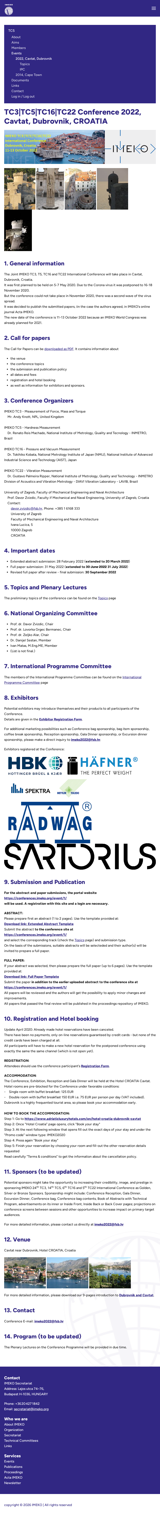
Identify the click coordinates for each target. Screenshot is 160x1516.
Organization (13, 1430)
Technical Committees (21, 1441)
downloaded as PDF (59, 349)
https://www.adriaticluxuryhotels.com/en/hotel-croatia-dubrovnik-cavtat (83, 1119)
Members (18, 48)
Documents (20, 80)
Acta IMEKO (13, 1477)
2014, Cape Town (29, 75)
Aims (15, 42)
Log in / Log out (23, 96)
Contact (17, 91)
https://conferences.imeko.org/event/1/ (35, 898)
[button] (154, 8)
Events (16, 53)
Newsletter (12, 1483)
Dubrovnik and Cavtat (136, 1295)
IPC (22, 69)
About (16, 37)
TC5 (11, 31)
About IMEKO (14, 1424)
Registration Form (95, 1066)
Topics (25, 64)
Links (15, 86)
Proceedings (13, 1472)
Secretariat (12, 1435)
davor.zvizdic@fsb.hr (26, 508)
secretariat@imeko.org (31, 1409)
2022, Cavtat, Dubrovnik (34, 59)
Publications (13, 1467)
